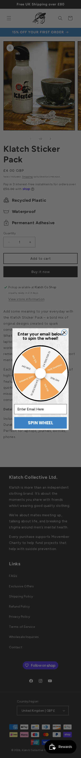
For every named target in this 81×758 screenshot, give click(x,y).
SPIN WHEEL (40, 422)
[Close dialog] (64, 332)
